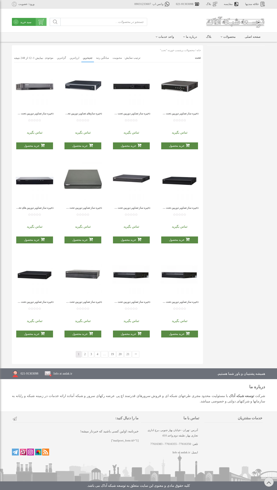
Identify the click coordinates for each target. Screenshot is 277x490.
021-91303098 (184, 4)
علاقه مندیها (252, 4)
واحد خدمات (166, 36)
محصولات (229, 36)
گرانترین (61, 57)
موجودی (49, 57)
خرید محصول (31, 145)
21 (127, 354)
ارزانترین (74, 57)
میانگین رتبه (102, 57)
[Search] (55, 22)
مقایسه (228, 4)
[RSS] (45, 452)
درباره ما (191, 36)
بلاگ (208, 4)
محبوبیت (117, 57)
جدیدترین (87, 57)
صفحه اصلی (253, 36)
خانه (198, 50)
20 (120, 354)
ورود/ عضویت (26, 4)
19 (112, 354)
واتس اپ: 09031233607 (148, 4)
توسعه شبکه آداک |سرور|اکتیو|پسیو (235, 21)
